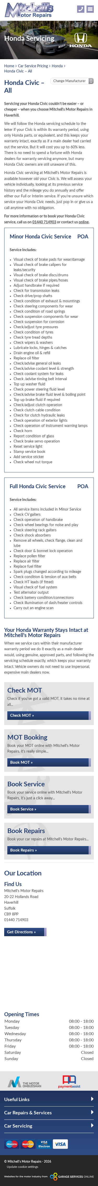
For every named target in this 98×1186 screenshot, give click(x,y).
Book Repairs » (23, 850)
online (84, 222)
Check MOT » (22, 716)
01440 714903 (44, 222)
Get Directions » (21, 932)
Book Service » (23, 809)
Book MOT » (21, 763)
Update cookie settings (22, 1166)
